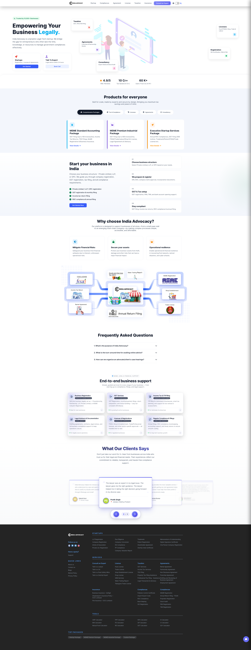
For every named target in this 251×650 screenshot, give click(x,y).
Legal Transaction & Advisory (147, 581)
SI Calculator (164, 620)
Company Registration (99, 542)
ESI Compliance (120, 545)
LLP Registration (97, 539)
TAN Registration (165, 607)
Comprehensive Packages (91, 112)
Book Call (57, 66)
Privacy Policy (72, 576)
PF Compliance (120, 548)
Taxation (137, 3)
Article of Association (99, 545)
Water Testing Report (122, 581)
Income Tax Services (144, 569)
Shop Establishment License (124, 572)
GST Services (142, 567)
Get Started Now (78, 205)
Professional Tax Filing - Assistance (149, 578)
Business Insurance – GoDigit (101, 593)
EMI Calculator (97, 622)
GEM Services (119, 578)
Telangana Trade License (123, 583)
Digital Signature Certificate (169, 542)
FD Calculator (119, 622)
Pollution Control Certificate (146, 593)
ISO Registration (143, 604)
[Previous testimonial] (116, 514)
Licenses (133, 112)
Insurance (148, 3)
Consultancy (166, 112)
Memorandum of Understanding (170, 539)
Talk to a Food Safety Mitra (101, 572)
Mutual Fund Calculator (99, 625)
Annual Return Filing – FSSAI (169, 596)
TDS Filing (141, 572)
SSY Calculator (165, 625)
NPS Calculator (142, 620)
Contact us (71, 567)
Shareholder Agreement (145, 545)
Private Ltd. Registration (100, 548)
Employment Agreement (168, 583)
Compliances (104, 3)
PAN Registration (165, 604)
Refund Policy (72, 573)
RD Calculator (119, 625)
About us (71, 564)
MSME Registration (166, 593)
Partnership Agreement (167, 569)
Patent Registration (144, 542)
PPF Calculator (119, 620)
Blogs (70, 570)
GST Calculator (142, 625)
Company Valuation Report (123, 550)
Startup (93, 3)
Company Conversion (122, 542)
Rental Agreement (166, 567)
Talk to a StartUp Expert (100, 575)
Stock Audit (164, 601)
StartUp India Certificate (145, 548)
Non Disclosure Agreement (168, 572)
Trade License (119, 569)
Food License (119, 567)
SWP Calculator (97, 620)
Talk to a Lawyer (97, 567)
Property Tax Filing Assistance (147, 575)
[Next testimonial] (135, 514)
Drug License (119, 575)
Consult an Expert (162, 3)
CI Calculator (164, 622)
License (128, 3)
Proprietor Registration (167, 598)
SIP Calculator (142, 622)
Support (70, 555)
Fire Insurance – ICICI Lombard (102, 600)
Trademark (141, 539)
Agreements (149, 112)
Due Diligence (119, 539)
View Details (74, 146)
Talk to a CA (96, 569)
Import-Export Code (144, 596)
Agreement (117, 3)
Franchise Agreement (167, 575)
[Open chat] (246, 639)
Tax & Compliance (114, 112)
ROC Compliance (143, 598)
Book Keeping (142, 601)
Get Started (27, 66)
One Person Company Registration (171, 545)
